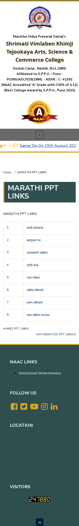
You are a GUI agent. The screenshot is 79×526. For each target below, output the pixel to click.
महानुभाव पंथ (34, 240)
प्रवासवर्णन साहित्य (37, 253)
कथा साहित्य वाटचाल (38, 315)
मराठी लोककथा (35, 228)
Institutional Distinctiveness (40, 373)
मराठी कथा (32, 265)
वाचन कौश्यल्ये (35, 303)
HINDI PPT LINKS (17, 329)
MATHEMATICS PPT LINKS (55, 334)
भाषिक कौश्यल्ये (35, 290)
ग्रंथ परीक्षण (33, 278)
